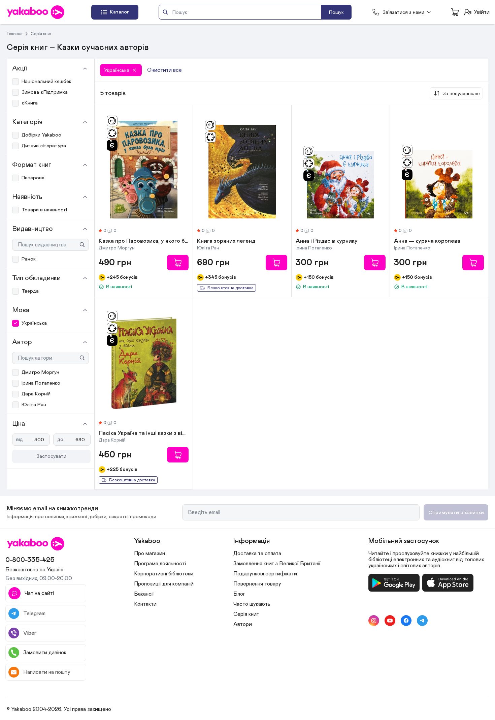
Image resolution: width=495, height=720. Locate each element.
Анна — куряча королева (427, 241)
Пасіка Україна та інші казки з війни (144, 433)
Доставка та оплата (257, 553)
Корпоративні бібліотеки (163, 573)
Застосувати (51, 456)
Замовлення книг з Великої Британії (277, 563)
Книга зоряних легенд (226, 241)
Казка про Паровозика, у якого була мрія (144, 241)
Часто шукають (251, 604)
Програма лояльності (160, 563)
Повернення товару (257, 584)
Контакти (145, 604)
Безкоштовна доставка (230, 288)
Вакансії (144, 594)
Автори (242, 624)
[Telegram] (422, 620)
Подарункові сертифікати (265, 573)
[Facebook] (406, 620)
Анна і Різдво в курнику (327, 241)
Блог (239, 594)
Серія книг (41, 34)
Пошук (336, 12)
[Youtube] (390, 620)
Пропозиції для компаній (164, 584)
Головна (15, 34)
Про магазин (149, 553)
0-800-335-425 (30, 560)
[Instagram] (373, 620)
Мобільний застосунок (403, 541)
